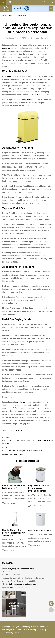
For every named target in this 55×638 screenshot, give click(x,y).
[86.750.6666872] (10, 2)
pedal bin (8, 76)
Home (4, 15)
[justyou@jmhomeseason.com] (3, 2)
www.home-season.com (19, 587)
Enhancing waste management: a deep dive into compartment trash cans (22, 452)
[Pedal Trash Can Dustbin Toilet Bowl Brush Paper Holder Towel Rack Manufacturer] (6, 8)
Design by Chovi (12, 632)
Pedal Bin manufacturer (30, 100)
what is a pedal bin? (40, 95)
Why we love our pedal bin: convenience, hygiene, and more (39, 488)
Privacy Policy (30, 629)
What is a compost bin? (39, 530)
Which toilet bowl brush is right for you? (13, 487)
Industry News (21, 15)
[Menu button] (51, 8)
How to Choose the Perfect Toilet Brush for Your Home (13, 533)
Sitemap (42, 629)
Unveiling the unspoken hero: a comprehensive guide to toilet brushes (27, 441)
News (11, 15)
